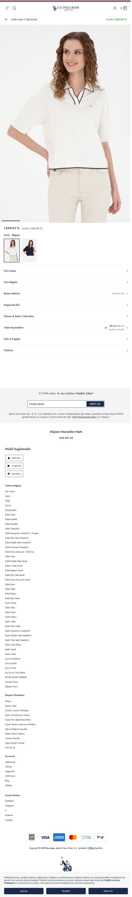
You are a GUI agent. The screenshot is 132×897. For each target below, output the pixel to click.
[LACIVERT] (29, 250)
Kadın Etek (10, 607)
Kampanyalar (10, 510)
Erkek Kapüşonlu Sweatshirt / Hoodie (21, 533)
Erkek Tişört (10, 514)
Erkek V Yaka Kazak (13, 565)
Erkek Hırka (10, 556)
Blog (7, 780)
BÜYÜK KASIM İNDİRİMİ (16, 677)
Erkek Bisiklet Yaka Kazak (16, 561)
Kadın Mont (10, 612)
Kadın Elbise (10, 603)
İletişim (8, 701)
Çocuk (8, 505)
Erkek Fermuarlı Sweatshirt (16, 547)
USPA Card (10, 776)
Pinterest (9, 815)
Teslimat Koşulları (12, 738)
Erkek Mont (10, 584)
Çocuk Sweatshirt (12, 658)
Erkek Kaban (10, 593)
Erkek (7, 500)
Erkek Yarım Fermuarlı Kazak (17, 579)
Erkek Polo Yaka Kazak (15, 575)
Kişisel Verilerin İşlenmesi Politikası (20, 724)
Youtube (8, 820)
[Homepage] (66, 8)
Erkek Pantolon (11, 524)
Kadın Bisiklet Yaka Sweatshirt (18, 635)
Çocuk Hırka (10, 668)
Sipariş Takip (10, 705)
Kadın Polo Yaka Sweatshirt (17, 640)
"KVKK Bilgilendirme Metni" (84, 417)
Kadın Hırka (10, 654)
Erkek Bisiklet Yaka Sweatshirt (18, 542)
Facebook (9, 801)
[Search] (14, 8)
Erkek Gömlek (11, 519)
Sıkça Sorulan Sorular (14, 743)
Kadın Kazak (10, 649)
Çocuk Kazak (10, 663)
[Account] (114, 8)
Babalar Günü (11, 686)
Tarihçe (8, 766)
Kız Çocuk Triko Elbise (15, 672)
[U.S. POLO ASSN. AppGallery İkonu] (66, 474)
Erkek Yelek (10, 589)
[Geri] (6, 19)
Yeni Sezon (10, 491)
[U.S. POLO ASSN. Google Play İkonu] (66, 466)
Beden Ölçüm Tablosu (15, 733)
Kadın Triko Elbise (13, 644)
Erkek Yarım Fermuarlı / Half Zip (19, 551)
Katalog (8, 785)
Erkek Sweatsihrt (12, 528)
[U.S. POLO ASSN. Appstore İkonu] (66, 458)
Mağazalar (9, 771)
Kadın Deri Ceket (12, 626)
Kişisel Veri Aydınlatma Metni (18, 719)
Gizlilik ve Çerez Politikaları (17, 710)
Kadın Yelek (10, 621)
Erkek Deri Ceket (12, 598)
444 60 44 (66, 438)
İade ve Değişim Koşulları (16, 729)
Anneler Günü (11, 682)
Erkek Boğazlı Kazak (14, 570)
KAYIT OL (95, 404)
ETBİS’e (91, 848)
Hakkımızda (10, 762)
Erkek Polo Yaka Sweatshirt (16, 538)
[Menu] (7, 8)
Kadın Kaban (11, 616)
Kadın (7, 496)
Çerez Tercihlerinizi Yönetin (17, 715)
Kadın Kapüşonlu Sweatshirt (17, 630)
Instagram (9, 806)
